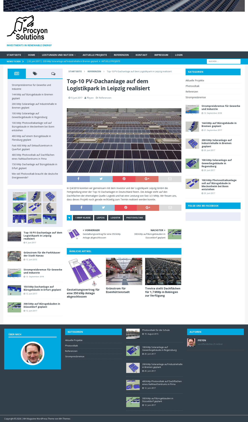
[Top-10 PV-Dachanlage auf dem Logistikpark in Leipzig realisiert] (14, 236)
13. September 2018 (35, 276)
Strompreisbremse (196, 97)
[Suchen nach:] (224, 61)
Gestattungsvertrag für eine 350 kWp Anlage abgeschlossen (83, 293)
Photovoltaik (134, 217)
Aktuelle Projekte (95, 54)
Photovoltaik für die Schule (156, 330)
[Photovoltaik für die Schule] (133, 334)
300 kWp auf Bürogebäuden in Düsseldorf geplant (42, 305)
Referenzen (121, 54)
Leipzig (101, 217)
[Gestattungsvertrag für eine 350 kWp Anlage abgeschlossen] (85, 272)
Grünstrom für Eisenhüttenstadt (118, 290)
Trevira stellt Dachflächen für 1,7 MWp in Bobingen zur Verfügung (162, 292)
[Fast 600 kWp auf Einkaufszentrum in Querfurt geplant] (19, 219)
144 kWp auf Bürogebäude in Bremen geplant (219, 124)
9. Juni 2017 (76, 97)
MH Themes (64, 418)
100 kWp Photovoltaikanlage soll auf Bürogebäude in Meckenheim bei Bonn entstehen (33, 126)
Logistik (115, 217)
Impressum (161, 54)
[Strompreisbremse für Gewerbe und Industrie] (19, 197)
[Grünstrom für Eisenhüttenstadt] (124, 271)
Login (179, 54)
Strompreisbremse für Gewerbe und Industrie (43, 271)
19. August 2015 (151, 334)
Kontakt (141, 54)
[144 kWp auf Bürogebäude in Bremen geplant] (34, 197)
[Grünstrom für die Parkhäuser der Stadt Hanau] (14, 256)
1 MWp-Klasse (83, 217)
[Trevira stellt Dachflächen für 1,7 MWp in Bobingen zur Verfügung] (163, 271)
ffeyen (90, 97)
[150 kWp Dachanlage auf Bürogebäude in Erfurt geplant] (49, 219)
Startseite (14, 54)
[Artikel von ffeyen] (191, 344)
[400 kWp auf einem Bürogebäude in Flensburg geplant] (49, 208)
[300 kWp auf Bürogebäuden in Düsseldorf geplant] (14, 307)
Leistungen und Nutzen (57, 54)
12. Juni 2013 (31, 259)
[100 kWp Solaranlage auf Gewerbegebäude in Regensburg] (19, 208)
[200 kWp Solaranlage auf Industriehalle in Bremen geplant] (49, 197)
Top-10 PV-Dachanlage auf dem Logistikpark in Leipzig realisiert (43, 235)
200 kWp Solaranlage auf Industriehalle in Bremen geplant (217, 143)
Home (31, 54)
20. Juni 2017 (209, 150)
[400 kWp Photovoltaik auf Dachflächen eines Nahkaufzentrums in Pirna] (34, 219)
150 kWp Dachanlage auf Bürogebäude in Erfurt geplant (42, 288)
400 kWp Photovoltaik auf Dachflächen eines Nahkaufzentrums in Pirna (162, 383)
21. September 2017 (213, 130)
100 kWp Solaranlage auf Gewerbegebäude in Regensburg (217, 163)
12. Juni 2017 (31, 293)
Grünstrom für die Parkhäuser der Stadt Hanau (42, 254)
